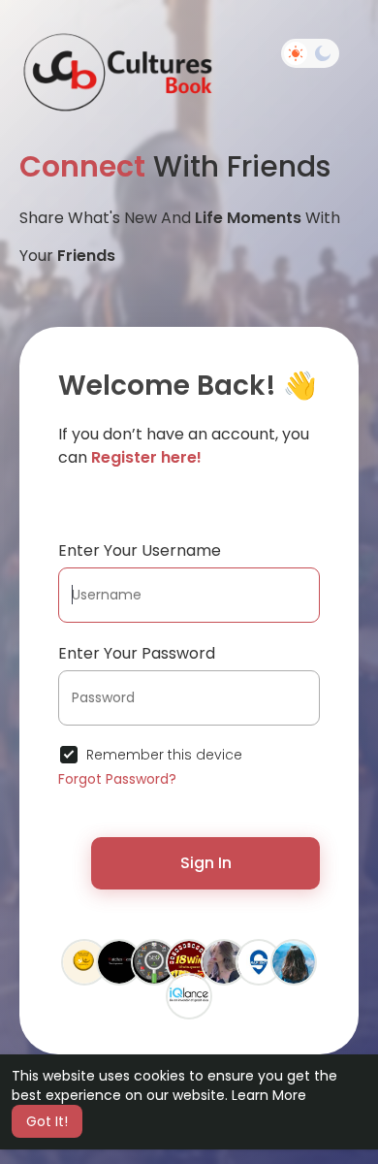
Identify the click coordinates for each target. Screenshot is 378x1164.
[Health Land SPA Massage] (84, 961)
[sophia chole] (293, 961)
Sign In (206, 863)
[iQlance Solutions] (189, 995)
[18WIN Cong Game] (189, 961)
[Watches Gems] (119, 961)
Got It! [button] (47, 1121)
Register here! (146, 457)
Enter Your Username (139, 550)
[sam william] (154, 961)
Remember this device (164, 754)
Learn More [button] (269, 1095)
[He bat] (224, 961)
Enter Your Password (136, 653)
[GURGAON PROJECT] (258, 961)
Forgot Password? (117, 779)
